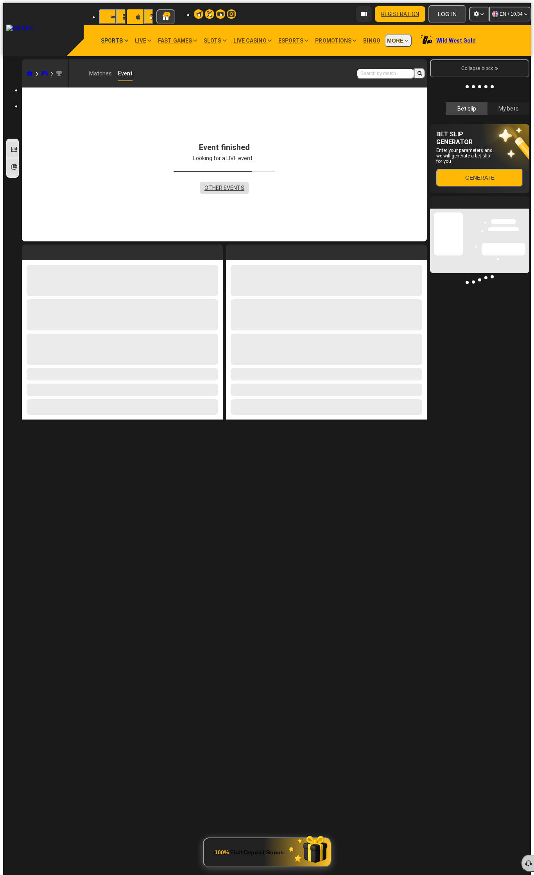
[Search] (419, 73)
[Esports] (44, 73)
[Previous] (232, 251)
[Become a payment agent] (364, 14)
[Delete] (419, 250)
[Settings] (479, 14)
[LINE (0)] (29, 73)
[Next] (250, 251)
